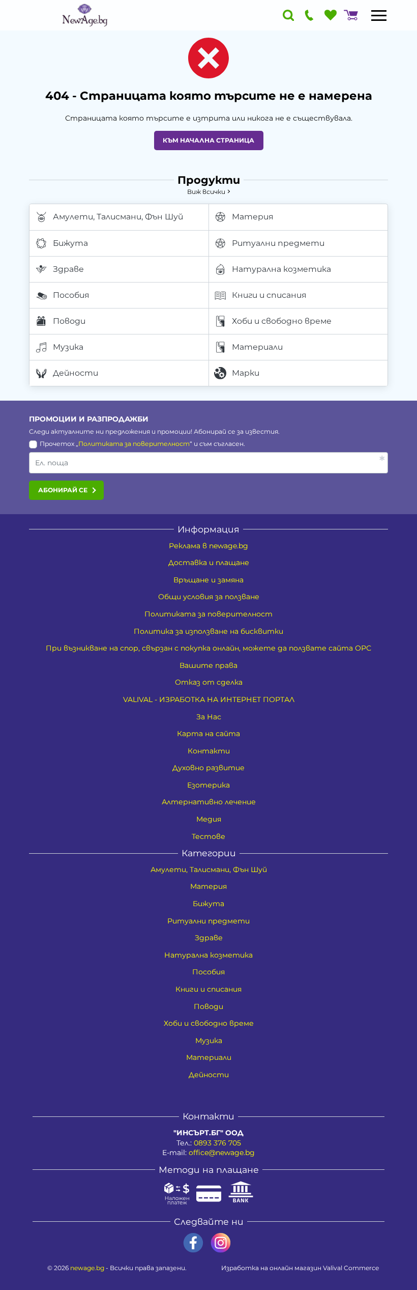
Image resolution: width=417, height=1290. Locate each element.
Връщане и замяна (208, 579)
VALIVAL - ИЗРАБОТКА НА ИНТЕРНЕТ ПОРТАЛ (208, 699)
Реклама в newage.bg (208, 545)
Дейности (75, 373)
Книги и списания (269, 295)
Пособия (71, 295)
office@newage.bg (222, 1152)
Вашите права (208, 665)
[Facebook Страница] (193, 1243)
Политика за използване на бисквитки (208, 631)
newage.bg (87, 1268)
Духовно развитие (208, 767)
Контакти (209, 750)
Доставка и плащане (208, 562)
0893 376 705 (217, 1142)
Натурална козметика (281, 269)
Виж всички (206, 191)
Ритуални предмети (278, 243)
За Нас (208, 716)
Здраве (68, 269)
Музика (68, 347)
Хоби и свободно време (282, 321)
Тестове (208, 836)
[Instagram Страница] (221, 1243)
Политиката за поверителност (134, 443)
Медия (208, 819)
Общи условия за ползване (208, 596)
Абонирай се (62, 490)
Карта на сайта (208, 733)
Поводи (69, 321)
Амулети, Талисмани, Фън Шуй (118, 216)
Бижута (70, 243)
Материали (257, 347)
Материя (253, 216)
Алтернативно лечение (209, 801)
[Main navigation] (379, 15)
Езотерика (208, 785)
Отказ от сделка (209, 682)
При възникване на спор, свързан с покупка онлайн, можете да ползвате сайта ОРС (208, 648)
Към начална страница (208, 140)
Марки (245, 373)
